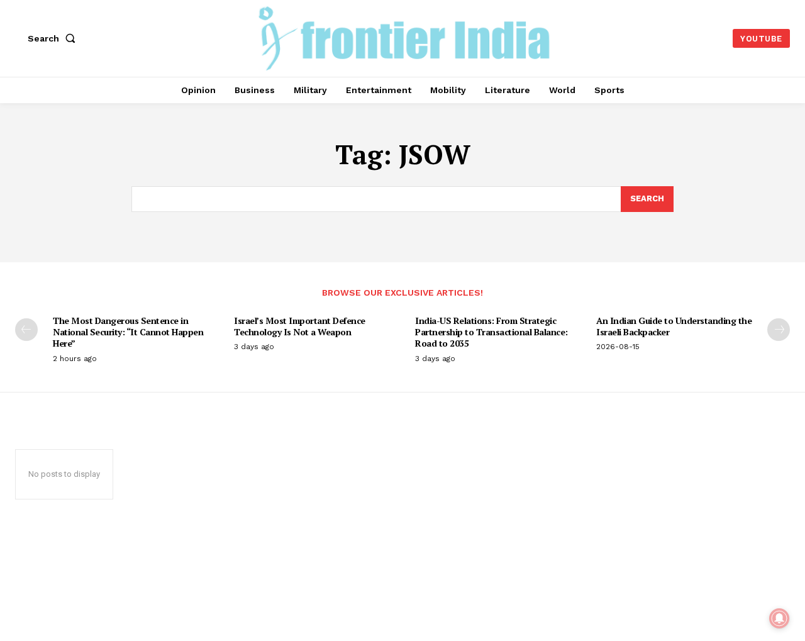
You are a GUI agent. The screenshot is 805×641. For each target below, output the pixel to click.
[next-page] (778, 329)
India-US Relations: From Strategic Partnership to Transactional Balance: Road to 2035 (491, 332)
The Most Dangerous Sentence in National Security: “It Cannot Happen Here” (128, 332)
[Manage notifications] (779, 618)
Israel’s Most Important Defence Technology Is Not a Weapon (299, 326)
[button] (54, 38)
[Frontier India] (404, 37)
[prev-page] (26, 329)
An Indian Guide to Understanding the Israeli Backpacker (674, 326)
